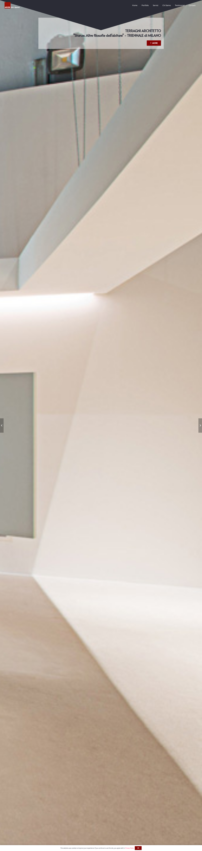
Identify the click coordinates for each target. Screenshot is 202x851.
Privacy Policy (129, 848)
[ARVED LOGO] (12, 5)
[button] (172, 5)
